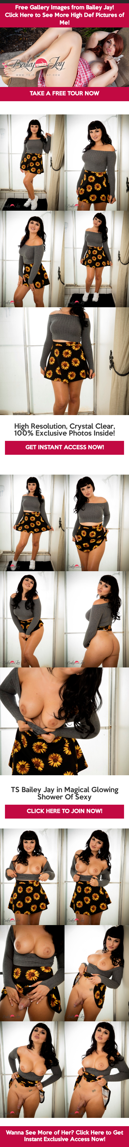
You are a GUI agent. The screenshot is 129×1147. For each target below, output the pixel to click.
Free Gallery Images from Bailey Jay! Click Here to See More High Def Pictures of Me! (64, 15)
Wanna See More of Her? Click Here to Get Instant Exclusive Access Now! (64, 1136)
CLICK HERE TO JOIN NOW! (64, 811)
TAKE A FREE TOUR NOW (64, 93)
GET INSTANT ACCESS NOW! (64, 447)
